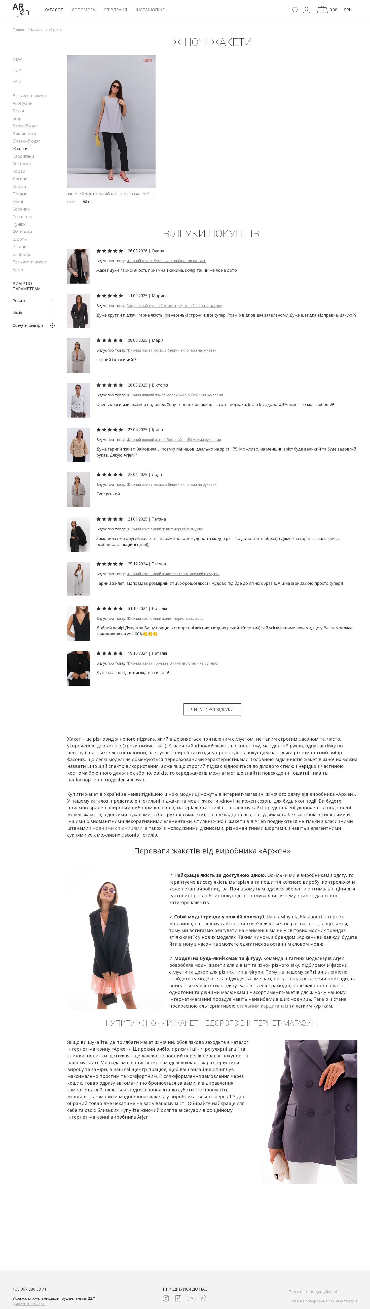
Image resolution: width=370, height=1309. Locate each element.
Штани (19, 247)
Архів (18, 269)
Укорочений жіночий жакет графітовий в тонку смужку (174, 305)
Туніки (19, 224)
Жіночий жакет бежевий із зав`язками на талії (166, 260)
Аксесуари (22, 103)
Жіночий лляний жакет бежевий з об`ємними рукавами (174, 439)
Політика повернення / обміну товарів (322, 1300)
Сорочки (21, 209)
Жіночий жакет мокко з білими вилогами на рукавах (171, 350)
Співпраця (115, 10)
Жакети (20, 148)
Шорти (20, 239)
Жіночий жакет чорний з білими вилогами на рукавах (172, 663)
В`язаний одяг (26, 141)
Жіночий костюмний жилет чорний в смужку (165, 529)
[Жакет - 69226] (78, 310)
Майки (19, 186)
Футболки (22, 231)
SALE (17, 81)
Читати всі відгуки (212, 709)
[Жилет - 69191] (78, 534)
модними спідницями (117, 828)
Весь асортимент (30, 95)
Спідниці (21, 254)
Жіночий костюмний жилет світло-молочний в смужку (173, 573)
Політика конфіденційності (312, 1291)
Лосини (20, 179)
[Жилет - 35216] (78, 623)
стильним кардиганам (262, 1006)
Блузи (18, 111)
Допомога (83, 10)
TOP (17, 70)
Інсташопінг (150, 10)
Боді (17, 118)
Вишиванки (24, 133)
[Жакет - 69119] (78, 400)
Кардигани (23, 156)
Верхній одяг (25, 126)
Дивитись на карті (29, 1303)
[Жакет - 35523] (78, 265)
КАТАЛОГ (53, 10)
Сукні (18, 201)
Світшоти (22, 216)
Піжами (20, 194)
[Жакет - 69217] (78, 355)
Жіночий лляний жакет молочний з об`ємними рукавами (175, 395)
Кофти (19, 171)
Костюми (22, 163)
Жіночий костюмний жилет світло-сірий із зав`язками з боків (111, 194)
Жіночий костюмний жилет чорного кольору (165, 618)
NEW (17, 59)
